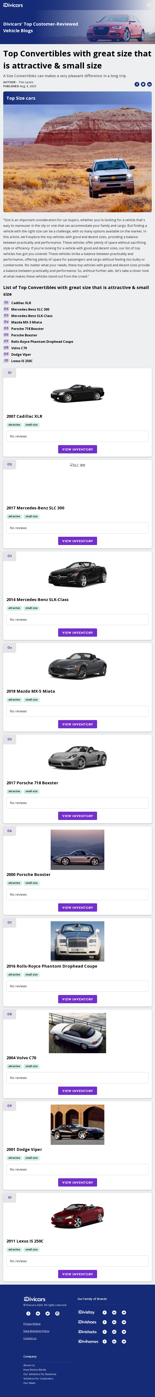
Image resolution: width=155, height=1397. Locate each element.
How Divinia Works (34, 1369)
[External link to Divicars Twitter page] (47, 1313)
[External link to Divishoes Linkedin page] (114, 1322)
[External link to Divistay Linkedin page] (114, 1312)
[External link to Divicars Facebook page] (28, 1313)
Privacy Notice (32, 1323)
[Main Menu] (149, 5)
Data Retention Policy (36, 1331)
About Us (29, 1365)
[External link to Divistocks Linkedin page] (114, 1332)
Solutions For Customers (38, 1378)
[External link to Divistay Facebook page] (104, 1312)
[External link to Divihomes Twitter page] (124, 1341)
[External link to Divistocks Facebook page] (104, 1332)
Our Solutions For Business (39, 1374)
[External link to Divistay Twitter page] (124, 1312)
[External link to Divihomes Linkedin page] (114, 1341)
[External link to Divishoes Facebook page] (104, 1322)
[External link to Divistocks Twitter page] (124, 1332)
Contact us (29, 1338)
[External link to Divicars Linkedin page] (38, 1313)
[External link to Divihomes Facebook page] (104, 1341)
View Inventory (77, 449)
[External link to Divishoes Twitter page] (124, 1322)
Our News (29, 1383)
